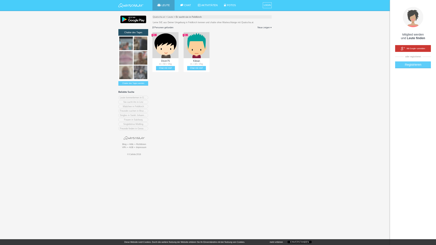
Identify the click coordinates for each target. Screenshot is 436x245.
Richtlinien (141, 144)
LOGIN (267, 5)
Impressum (141, 147)
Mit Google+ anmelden (416, 48)
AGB (131, 147)
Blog (124, 144)
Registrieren (413, 64)
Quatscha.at (159, 17)
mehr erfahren (276, 242)
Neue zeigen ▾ (265, 27)
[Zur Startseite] (130, 7)
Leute (170, 17)
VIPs (124, 147)
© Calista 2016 (134, 154)
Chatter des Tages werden (133, 83)
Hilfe (131, 144)
